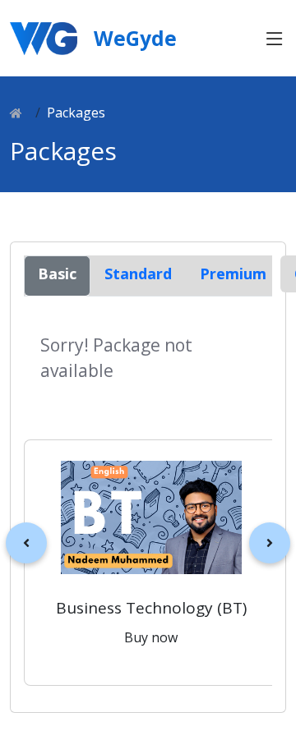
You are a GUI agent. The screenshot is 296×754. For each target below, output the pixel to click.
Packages (76, 112)
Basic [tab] (57, 273)
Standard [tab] (138, 273)
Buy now (151, 637)
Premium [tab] (233, 273)
